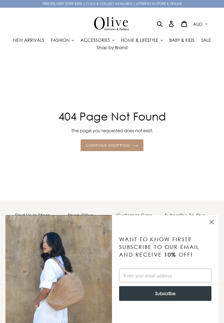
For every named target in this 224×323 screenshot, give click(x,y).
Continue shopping (108, 145)
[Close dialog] (211, 222)
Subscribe (165, 293)
